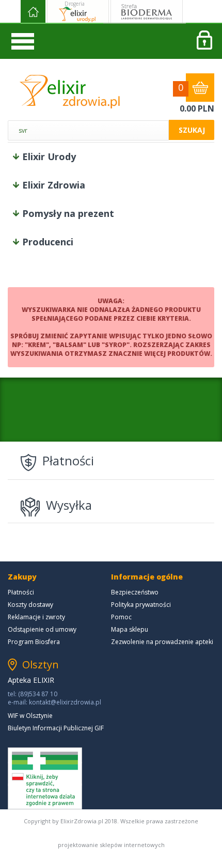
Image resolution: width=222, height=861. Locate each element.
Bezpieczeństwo (134, 592)
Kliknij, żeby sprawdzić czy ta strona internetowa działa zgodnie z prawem (45, 778)
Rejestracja (204, 41)
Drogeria (75, 3)
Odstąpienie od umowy (42, 629)
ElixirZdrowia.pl (69, 91)
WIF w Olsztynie (30, 715)
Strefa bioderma (146, 12)
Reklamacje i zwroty (36, 617)
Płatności (21, 592)
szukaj (192, 130)
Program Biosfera (34, 641)
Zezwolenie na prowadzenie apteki (162, 641)
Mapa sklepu (129, 629)
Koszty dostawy (30, 604)
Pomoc (121, 617)
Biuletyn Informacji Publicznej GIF (56, 728)
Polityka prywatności (141, 604)
